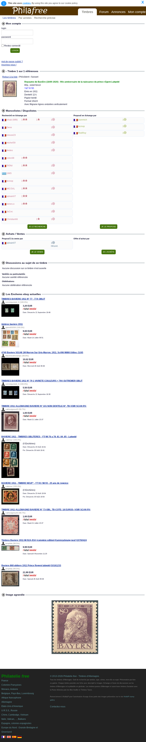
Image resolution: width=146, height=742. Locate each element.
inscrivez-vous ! (8, 65)
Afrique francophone (11, 697)
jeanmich (82, 120)
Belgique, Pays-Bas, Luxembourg (17, 693)
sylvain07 (11, 196)
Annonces (118, 12)
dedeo (10, 150)
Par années (25, 17)
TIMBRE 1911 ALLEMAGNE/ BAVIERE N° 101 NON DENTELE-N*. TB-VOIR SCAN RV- (44, 406)
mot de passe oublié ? (12, 61)
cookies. (27, 3)
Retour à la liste (9, 77)
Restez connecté (12, 45)
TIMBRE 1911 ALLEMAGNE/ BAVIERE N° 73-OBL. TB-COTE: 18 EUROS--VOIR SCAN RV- (46, 509)
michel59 (11, 142)
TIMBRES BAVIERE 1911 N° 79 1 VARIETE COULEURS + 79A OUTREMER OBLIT (41, 381)
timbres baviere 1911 (12, 324)
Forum (104, 12)
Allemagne (6, 702)
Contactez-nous (57, 706)
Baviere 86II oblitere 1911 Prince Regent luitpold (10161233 (31, 565)
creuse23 (11, 135)
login (3, 28)
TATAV (10, 165)
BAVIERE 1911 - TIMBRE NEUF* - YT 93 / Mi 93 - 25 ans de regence (34, 483)
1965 (9, 173)
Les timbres (9, 17)
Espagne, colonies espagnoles (16, 723)
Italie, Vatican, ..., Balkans (13, 719)
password (6, 37)
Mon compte (137, 12)
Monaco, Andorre (9, 689)
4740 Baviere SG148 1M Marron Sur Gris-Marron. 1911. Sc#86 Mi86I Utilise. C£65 (42, 352)
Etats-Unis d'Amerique (12, 706)
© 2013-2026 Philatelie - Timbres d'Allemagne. (75, 676)
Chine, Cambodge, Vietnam (14, 715)
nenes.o (10, 204)
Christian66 (12, 219)
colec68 (10, 158)
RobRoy (82, 133)
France (4, 680)
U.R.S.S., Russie (9, 710)
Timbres (87, 12)
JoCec (10, 211)
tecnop (10, 181)
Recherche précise (44, 17)
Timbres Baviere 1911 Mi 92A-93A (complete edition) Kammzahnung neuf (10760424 (44, 540)
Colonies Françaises (11, 685)
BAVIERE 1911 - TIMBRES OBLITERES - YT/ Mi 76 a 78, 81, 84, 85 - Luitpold (38, 436)
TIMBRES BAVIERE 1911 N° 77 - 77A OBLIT (23, 299)
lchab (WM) (12, 120)
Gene (9, 127)
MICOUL (11, 188)
